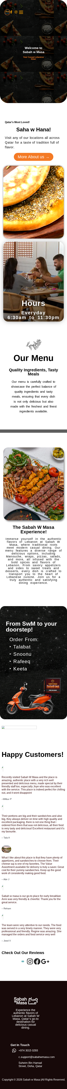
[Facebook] (37, 962)
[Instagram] (30, 962)
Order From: (24, 639)
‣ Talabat (20, 646)
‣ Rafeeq (20, 661)
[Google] (44, 962)
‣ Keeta (18, 668)
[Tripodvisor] (23, 962)
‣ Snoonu (20, 654)
